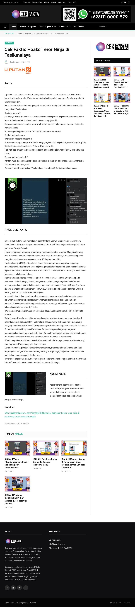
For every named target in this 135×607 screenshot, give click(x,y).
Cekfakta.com (55, 540)
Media (46, 2)
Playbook (27, 2)
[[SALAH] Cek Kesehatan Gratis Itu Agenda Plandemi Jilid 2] (45, 448)
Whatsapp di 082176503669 (60, 548)
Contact (127, 603)
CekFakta (9, 43)
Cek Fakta (32, 603)
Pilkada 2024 (64, 27)
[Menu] (5, 27)
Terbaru (22, 27)
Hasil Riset (78, 27)
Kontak (53, 2)
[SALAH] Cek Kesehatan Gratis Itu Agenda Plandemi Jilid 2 (45, 462)
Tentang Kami (37, 2)
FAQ (74, 2)
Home (13, 27)
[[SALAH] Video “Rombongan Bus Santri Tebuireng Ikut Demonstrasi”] (17, 448)
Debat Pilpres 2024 (47, 27)
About (112, 603)
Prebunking (62, 2)
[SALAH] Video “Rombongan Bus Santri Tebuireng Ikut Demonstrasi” (16, 463)
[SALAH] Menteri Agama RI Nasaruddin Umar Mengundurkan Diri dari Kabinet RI (73, 463)
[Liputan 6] (18, 70)
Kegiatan (32, 27)
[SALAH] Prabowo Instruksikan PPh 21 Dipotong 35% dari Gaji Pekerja (16, 499)
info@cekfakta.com (57, 544)
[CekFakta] (25, 14)
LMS (69, 2)
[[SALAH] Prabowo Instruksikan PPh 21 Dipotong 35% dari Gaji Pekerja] (17, 484)
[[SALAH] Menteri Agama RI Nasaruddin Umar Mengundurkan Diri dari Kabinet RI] (74, 448)
